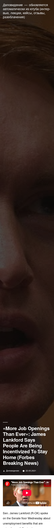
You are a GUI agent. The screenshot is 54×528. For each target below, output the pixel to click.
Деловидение (13, 4)
